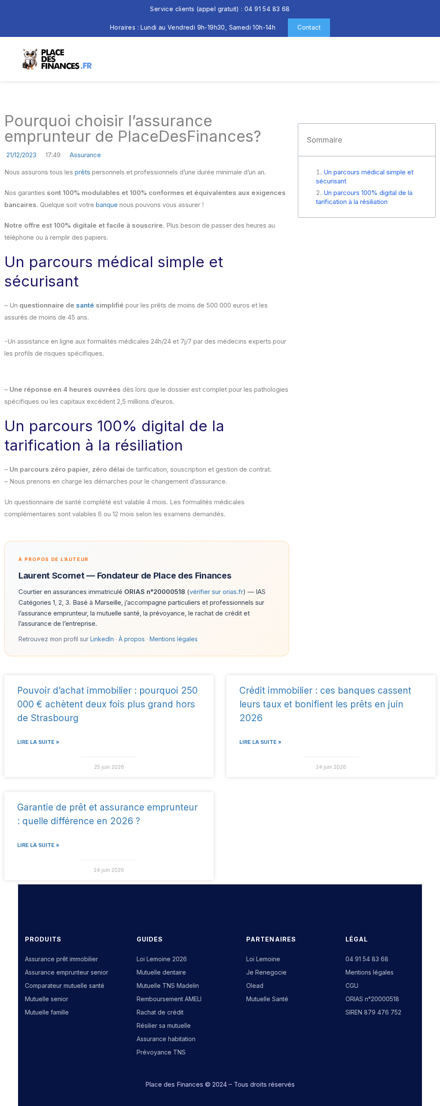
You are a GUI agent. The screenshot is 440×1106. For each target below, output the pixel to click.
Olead (254, 985)
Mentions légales (174, 639)
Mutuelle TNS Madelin (168, 985)
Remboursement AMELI (169, 998)
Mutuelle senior (46, 998)
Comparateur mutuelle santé (64, 985)
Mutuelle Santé (267, 998)
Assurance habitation (166, 1038)
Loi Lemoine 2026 (162, 959)
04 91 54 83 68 (366, 959)
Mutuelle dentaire (161, 972)
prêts (82, 172)
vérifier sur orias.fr (216, 592)
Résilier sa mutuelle (164, 1025)
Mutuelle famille (47, 1012)
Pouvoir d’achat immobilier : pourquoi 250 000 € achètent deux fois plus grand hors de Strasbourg (107, 704)
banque (107, 205)
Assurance (85, 155)
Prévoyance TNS (161, 1052)
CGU (351, 985)
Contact (309, 27)
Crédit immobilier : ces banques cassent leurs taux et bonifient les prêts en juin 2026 (325, 704)
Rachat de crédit (160, 1012)
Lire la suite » (38, 742)
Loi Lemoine (263, 959)
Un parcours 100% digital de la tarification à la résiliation (364, 197)
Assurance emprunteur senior (66, 972)
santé (85, 305)
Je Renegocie (266, 972)
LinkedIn (102, 639)
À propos (132, 639)
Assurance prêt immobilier (61, 959)
